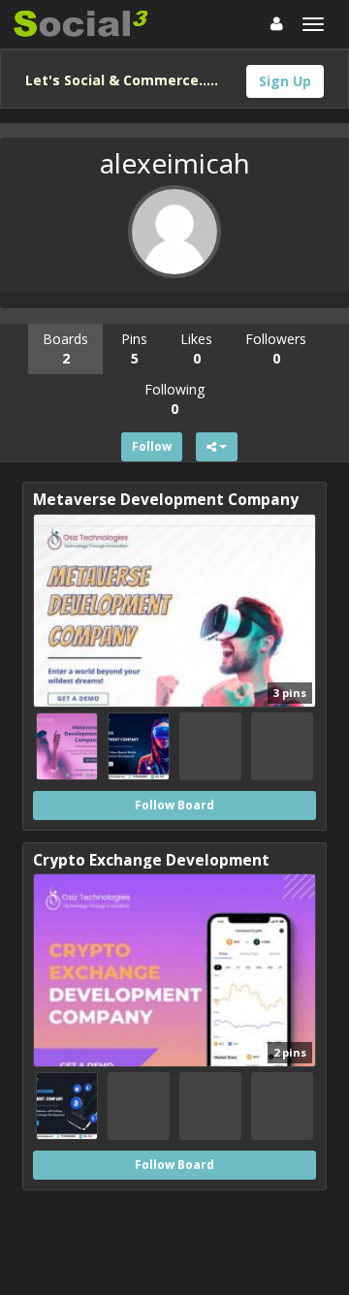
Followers (275, 348)
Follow (152, 446)
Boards (65, 348)
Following (174, 399)
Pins (134, 348)
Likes (196, 348)
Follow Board (174, 805)
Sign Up (285, 81)
